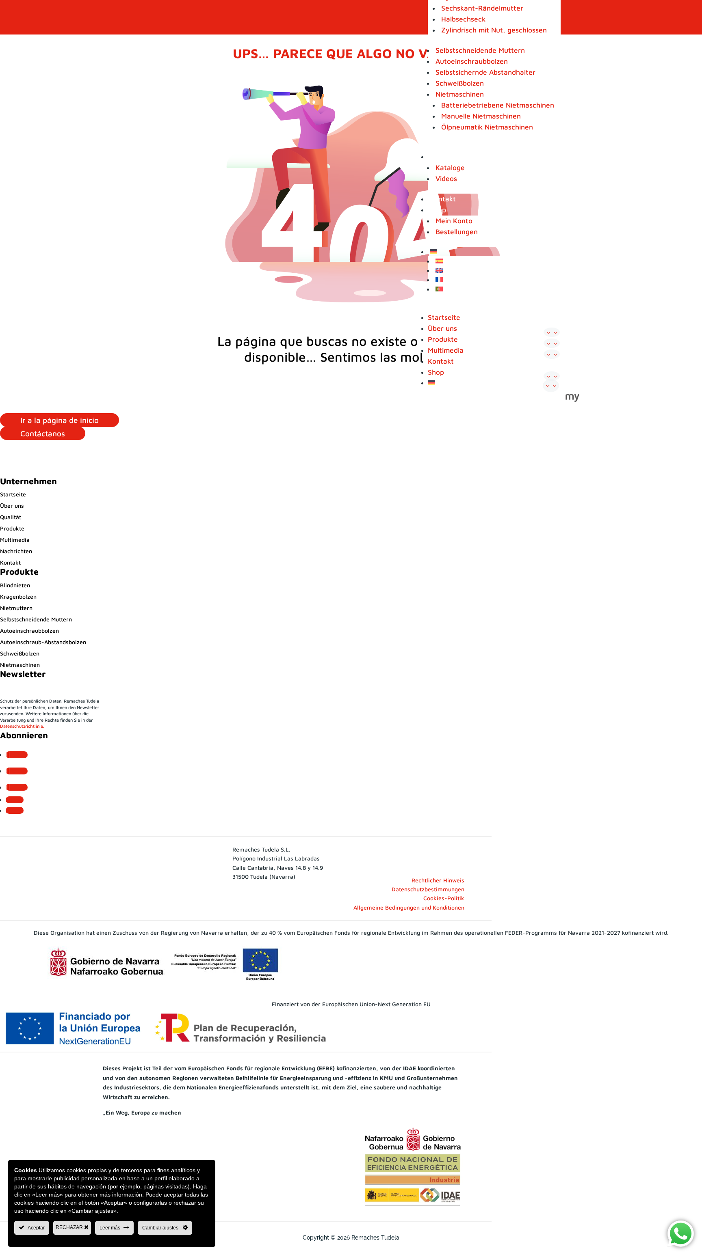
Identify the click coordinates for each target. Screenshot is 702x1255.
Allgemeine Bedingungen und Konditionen (408, 907)
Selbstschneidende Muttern (480, 50)
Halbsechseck (463, 19)
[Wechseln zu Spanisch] (497, 262)
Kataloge (450, 167)
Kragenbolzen (18, 596)
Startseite (444, 317)
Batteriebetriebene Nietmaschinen (497, 105)
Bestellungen (457, 231)
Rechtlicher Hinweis (438, 880)
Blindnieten (15, 585)
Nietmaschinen (460, 94)
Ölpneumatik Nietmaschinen (487, 127)
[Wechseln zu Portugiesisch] (497, 290)
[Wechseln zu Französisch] (497, 280)
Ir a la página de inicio (59, 420)
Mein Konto (454, 220)
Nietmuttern (16, 607)
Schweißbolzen (460, 83)
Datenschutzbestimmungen (428, 889)
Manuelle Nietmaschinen (481, 116)
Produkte (443, 339)
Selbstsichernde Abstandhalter (485, 72)
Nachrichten (16, 551)
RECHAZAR (70, 1227)
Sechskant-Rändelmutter (482, 8)
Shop (438, 209)
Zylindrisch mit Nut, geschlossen (494, 30)
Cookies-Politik (443, 898)
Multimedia (448, 156)
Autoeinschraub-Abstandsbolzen (43, 641)
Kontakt (443, 198)
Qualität (10, 516)
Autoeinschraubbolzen (472, 61)
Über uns (442, 328)
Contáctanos (42, 433)
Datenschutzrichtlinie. (22, 726)
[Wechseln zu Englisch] (497, 271)
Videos (446, 178)
